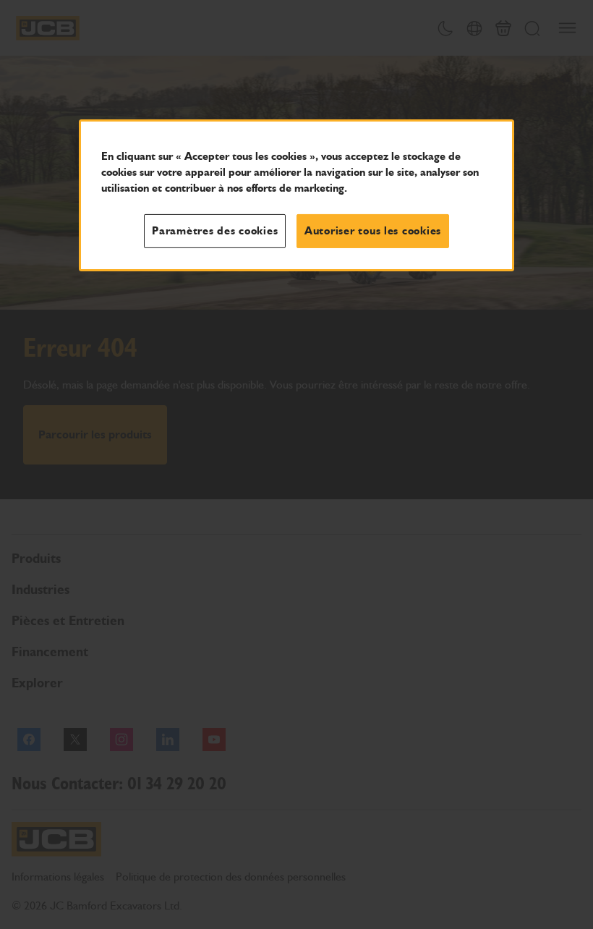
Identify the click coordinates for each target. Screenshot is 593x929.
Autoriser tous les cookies (372, 230)
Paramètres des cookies (215, 230)
